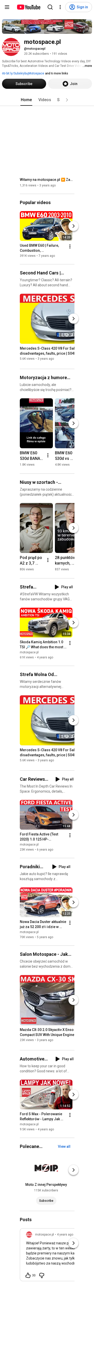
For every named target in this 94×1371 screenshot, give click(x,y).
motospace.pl (29, 652)
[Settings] (60, 7)
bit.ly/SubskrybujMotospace (25, 73)
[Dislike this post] (42, 1275)
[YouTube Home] (28, 7)
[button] (67, 100)
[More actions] (70, 246)
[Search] (50, 7)
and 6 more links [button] (56, 73)
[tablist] (47, 100)
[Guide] (7, 7)
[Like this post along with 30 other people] (28, 1275)
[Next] (73, 226)
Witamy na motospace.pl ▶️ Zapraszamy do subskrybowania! (47, 180)
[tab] (26, 100)
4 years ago (65, 1234)
